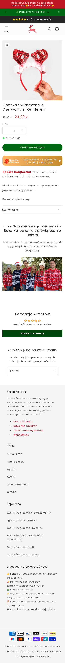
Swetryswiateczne (23, 646)
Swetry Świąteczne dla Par (23, 554)
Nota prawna (43, 656)
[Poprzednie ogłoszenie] (6, 12)
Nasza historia (23, 421)
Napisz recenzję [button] (32, 333)
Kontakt (11, 492)
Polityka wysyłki (26, 656)
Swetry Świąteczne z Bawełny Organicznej (25, 537)
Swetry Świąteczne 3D (20, 547)
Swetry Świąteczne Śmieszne (25, 528)
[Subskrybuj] (54, 371)
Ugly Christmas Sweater (21, 520)
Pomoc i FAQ (15, 454)
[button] (6, 29)
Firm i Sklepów (15, 461)
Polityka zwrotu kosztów (48, 646)
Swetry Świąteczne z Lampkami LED (29, 513)
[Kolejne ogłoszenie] (58, 12)
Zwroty (11, 477)
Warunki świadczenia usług (46, 651)
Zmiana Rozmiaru (17, 484)
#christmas (21, 435)
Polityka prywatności (18, 651)
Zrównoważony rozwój (28, 430)
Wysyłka (12, 469)
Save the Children (25, 426)
